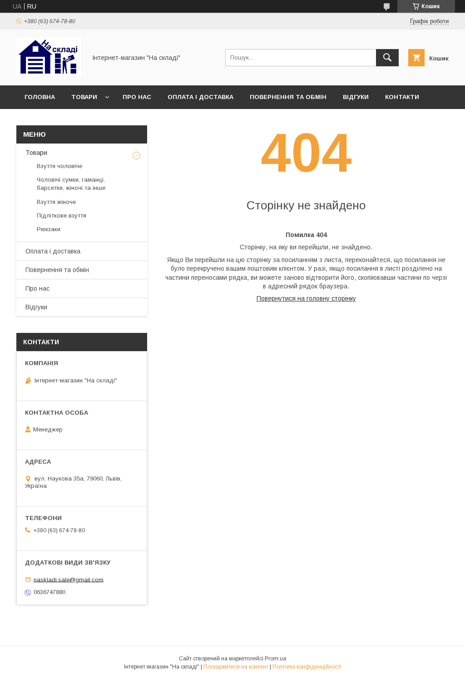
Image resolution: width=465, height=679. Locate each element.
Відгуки (356, 97)
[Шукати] (387, 57)
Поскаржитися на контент (235, 667)
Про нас (137, 97)
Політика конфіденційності (306, 667)
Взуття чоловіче (59, 166)
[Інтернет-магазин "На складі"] (48, 73)
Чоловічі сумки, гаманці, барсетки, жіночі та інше (71, 183)
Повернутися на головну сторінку (306, 298)
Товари (84, 97)
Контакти (402, 97)
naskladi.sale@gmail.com (69, 579)
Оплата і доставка (200, 97)
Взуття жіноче (56, 201)
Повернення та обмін (288, 97)
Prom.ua (275, 658)
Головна (40, 97)
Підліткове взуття (61, 215)
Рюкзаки (48, 229)
